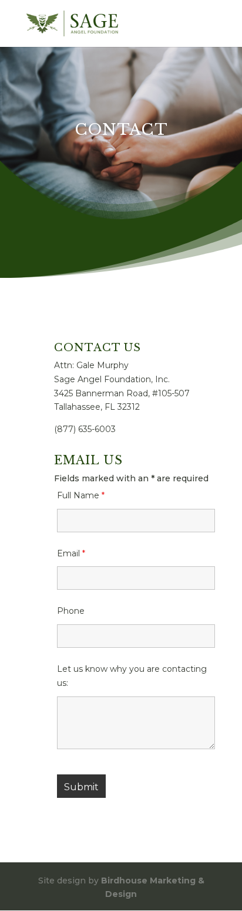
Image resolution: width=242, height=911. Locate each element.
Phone (71, 611)
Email (71, 553)
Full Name (81, 495)
